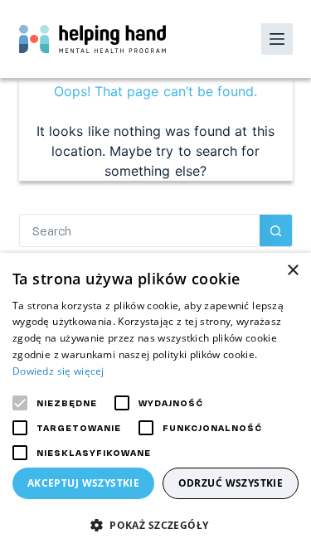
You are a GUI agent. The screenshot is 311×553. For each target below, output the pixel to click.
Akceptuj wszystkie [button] (83, 483)
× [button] (292, 270)
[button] (155, 525)
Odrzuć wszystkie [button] (231, 483)
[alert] (155, 403)
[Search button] (276, 230)
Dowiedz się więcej (58, 371)
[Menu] (277, 39)
